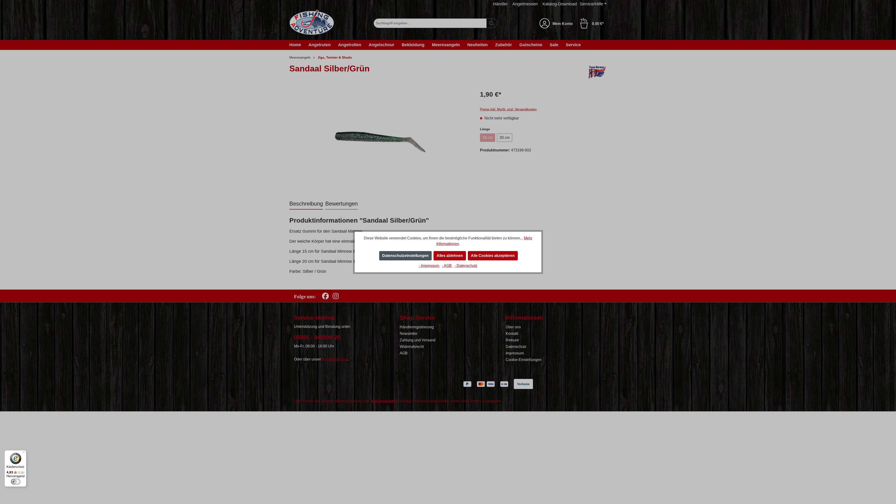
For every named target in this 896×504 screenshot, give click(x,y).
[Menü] (23, 453)
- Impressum (429, 266)
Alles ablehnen (450, 256)
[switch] (15, 481)
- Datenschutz (466, 266)
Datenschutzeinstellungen (405, 256)
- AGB (447, 266)
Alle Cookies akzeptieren (493, 256)
